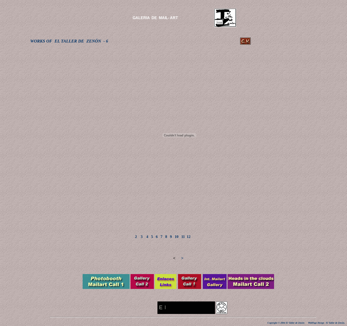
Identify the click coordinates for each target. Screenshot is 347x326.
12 (188, 237)
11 (183, 237)
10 (177, 237)
